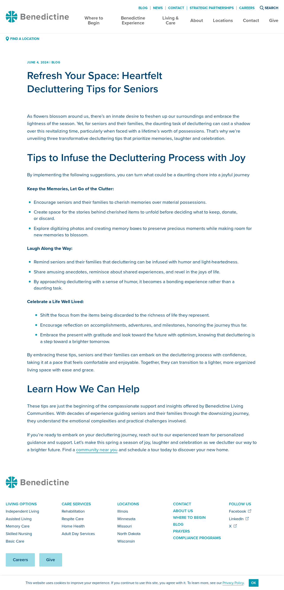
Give (273, 20)
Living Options (21, 504)
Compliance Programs (197, 538)
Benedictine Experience (133, 20)
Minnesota (126, 519)
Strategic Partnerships (212, 8)
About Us (183, 511)
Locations (223, 20)
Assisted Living (19, 519)
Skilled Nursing (19, 534)
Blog (143, 8)
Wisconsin (126, 541)
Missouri (124, 526)
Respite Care (73, 519)
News (158, 8)
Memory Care (18, 526)
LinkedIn (237, 519)
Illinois (122, 511)
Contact (251, 20)
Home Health (73, 526)
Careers (246, 8)
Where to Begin (94, 20)
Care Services (76, 504)
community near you (97, 449)
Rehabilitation (73, 511)
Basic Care (15, 541)
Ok (253, 582)
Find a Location (24, 38)
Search (271, 8)
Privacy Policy (233, 582)
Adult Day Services (78, 534)
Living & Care (170, 20)
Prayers (181, 531)
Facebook (238, 511)
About (196, 20)
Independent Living (22, 511)
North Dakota (128, 534)
